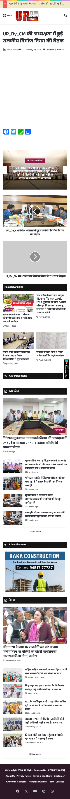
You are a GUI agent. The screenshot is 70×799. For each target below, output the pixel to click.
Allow (59, 15)
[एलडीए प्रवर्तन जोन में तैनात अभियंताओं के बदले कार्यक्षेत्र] (51, 340)
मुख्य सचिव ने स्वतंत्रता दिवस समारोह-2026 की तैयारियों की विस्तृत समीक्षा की (43, 499)
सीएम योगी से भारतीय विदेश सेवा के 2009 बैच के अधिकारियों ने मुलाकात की (16, 356)
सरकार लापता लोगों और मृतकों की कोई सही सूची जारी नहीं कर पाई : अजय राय (44, 721)
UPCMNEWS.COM (55, 771)
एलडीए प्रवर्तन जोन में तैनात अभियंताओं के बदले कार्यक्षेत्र (50, 354)
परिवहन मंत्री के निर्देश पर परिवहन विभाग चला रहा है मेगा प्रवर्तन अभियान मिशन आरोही (45, 482)
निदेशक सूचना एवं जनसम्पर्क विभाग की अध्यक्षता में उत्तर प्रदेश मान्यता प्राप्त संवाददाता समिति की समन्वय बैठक (35, 443)
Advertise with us (38, 782)
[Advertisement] (35, 91)
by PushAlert (10, 18)
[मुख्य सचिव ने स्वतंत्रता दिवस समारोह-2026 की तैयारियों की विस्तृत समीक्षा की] (12, 500)
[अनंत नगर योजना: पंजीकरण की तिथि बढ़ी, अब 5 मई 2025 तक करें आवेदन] (18, 303)
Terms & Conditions (42, 776)
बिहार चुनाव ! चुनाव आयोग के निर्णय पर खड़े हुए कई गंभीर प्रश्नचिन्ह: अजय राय (44, 688)
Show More (35, 532)
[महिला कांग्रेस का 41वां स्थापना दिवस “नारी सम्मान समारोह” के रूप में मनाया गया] (12, 675)
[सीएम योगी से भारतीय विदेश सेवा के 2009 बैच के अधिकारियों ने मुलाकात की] (18, 340)
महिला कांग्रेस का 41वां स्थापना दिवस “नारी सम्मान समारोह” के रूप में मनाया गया (46, 672)
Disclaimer (59, 776)
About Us (10, 776)
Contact (60, 782)
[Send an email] (19, 50)
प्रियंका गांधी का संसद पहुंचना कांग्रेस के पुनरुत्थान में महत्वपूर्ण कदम (44, 737)
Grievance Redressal (16, 782)
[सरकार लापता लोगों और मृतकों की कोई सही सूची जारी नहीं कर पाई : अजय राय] (12, 724)
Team (51, 782)
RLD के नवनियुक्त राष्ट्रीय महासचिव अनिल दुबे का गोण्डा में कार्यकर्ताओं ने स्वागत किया (45, 706)
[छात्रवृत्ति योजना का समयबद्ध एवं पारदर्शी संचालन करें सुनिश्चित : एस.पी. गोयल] (12, 518)
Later (40, 15)
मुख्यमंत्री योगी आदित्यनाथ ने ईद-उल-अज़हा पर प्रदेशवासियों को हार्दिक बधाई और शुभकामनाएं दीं (35, 173)
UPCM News (12, 50)
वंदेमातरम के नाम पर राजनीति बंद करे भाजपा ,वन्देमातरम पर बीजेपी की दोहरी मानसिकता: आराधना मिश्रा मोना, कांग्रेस (30, 652)
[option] (35, 170)
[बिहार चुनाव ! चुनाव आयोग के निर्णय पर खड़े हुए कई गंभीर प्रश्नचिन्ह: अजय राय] (12, 691)
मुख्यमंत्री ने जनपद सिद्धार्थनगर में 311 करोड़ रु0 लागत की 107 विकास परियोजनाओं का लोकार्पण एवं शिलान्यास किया (46, 465)
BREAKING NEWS (35, 163)
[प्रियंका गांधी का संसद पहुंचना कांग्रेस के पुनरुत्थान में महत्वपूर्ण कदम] (12, 740)
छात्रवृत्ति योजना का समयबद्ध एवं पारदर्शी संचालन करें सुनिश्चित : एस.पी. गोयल (45, 515)
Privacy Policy (24, 776)
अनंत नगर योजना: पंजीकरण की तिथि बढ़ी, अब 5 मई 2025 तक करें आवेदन (17, 318)
